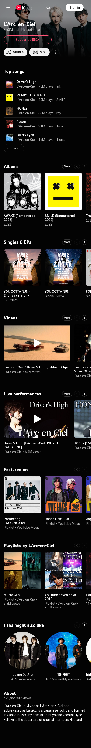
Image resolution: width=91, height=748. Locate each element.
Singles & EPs (17, 242)
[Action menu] (56, 52)
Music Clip (12, 595)
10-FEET (63, 674)
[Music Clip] (22, 570)
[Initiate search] (48, 7)
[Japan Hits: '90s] (63, 494)
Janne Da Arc (22, 674)
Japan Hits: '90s (57, 519)
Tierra (60, 139)
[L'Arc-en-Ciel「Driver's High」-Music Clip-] (37, 343)
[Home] (24, 7)
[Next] (84, 166)
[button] (9, 84)
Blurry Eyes (25, 135)
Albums (11, 166)
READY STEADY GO (31, 95)
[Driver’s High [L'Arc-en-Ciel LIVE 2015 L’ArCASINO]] (37, 419)
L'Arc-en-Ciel (26, 86)
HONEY (22, 108)
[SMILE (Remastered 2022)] (63, 191)
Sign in (74, 7)
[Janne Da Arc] (22, 650)
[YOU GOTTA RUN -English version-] (22, 267)
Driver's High (26, 82)
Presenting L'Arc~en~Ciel (14, 521)
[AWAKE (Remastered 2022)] (22, 191)
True (59, 126)
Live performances (22, 394)
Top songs (14, 71)
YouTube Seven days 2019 (60, 597)
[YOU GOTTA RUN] (63, 267)
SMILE (61, 100)
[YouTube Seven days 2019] (63, 570)
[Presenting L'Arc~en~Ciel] (22, 494)
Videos (11, 318)
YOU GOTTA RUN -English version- (17, 293)
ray (58, 113)
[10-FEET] (63, 650)
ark (58, 86)
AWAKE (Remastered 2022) (19, 218)
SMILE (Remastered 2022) (60, 218)
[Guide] (8, 7)
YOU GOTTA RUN (57, 291)
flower (21, 122)
